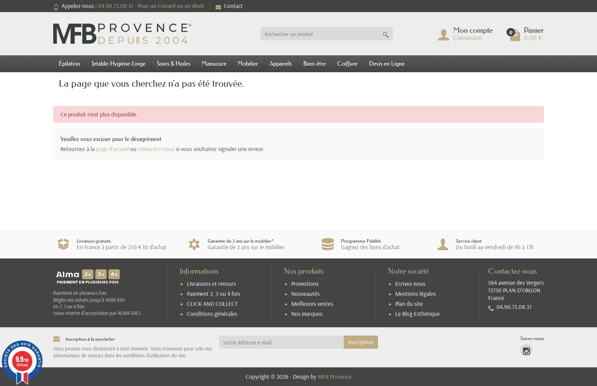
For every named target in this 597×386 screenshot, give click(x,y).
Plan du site (409, 303)
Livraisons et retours (211, 283)
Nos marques (306, 313)
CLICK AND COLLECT (212, 303)
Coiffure (347, 63)
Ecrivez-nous (410, 283)
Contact (233, 5)
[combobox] (319, 33)
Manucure (214, 63)
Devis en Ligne (387, 63)
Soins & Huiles (173, 63)
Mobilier (248, 63)
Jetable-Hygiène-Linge (118, 63)
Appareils (280, 63)
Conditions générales (212, 313)
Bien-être (314, 63)
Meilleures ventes (312, 303)
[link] (526, 350)
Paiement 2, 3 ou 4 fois (213, 293)
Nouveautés (305, 293)
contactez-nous (156, 148)
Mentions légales (415, 293)
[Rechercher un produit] (386, 33)
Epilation (69, 63)
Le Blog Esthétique (417, 313)
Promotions (305, 283)
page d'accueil (112, 148)
